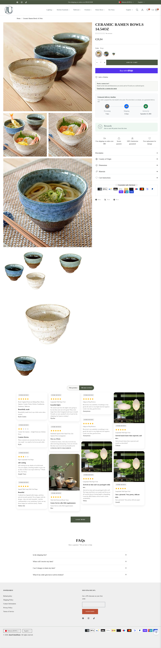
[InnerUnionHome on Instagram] (89, 618)
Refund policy (7, 596)
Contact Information (9, 604)
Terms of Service (8, 611)
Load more (80, 519)
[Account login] (142, 10)
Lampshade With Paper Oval (57, 402)
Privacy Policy (7, 608)
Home (18, 18)
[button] (137, 10)
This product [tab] (73, 388)
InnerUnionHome (14, 635)
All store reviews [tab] (86, 388)
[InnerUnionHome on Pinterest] (83, 618)
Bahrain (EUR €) (127, 2)
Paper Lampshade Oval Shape (26, 459)
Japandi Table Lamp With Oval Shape (28, 489)
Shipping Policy (8, 600)
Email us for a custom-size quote (107, 88)
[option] (47, 66)
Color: (99, 48)
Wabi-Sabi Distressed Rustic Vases (59, 500)
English (140, 2)
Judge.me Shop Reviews (89, 402)
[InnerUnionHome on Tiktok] (94, 618)
